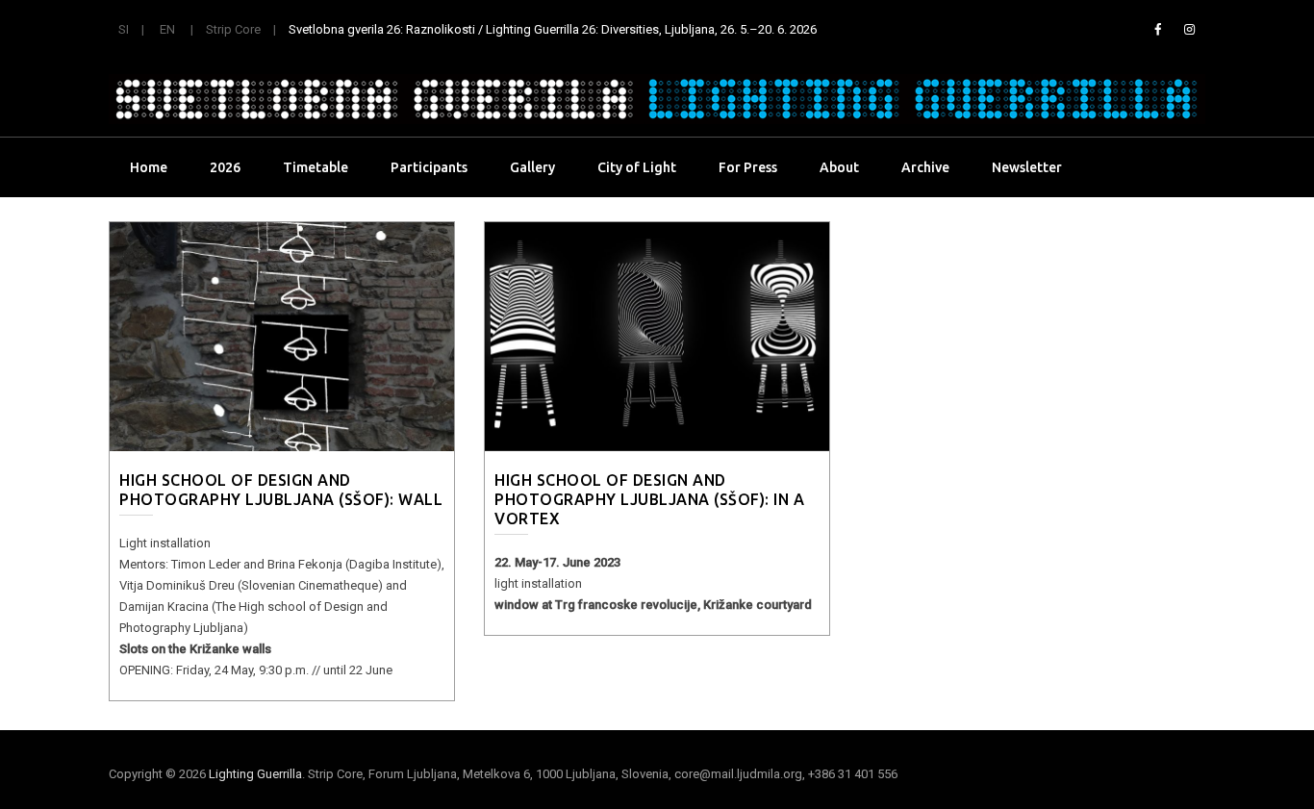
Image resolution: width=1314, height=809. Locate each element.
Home (148, 167)
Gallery (532, 167)
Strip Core (233, 29)
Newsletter (1027, 167)
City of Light (636, 167)
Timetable (315, 167)
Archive (925, 167)
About (839, 167)
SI (123, 29)
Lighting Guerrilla (255, 774)
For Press (748, 167)
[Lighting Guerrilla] (657, 99)
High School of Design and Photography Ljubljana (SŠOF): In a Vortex (649, 499)
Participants (429, 167)
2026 (225, 167)
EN (167, 29)
